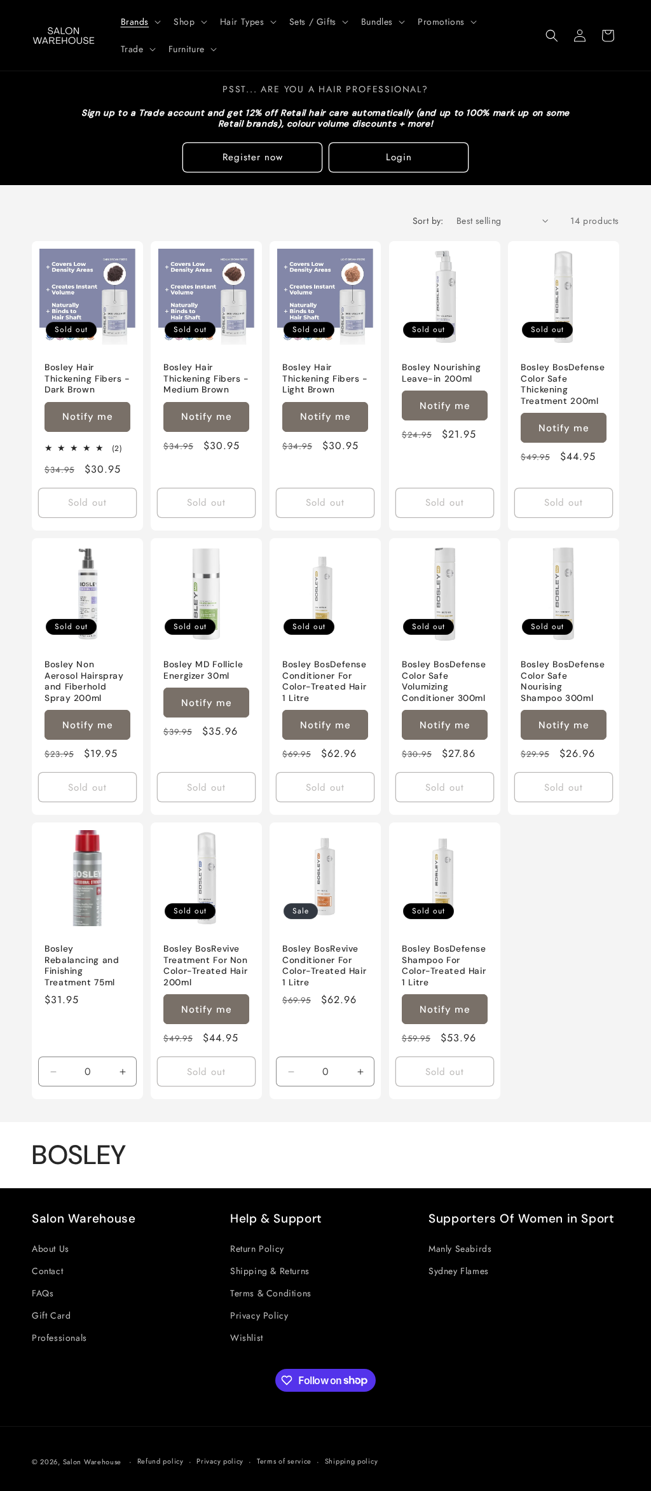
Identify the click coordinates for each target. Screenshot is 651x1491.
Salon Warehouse (93, 1462)
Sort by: (428, 220)
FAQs (42, 1293)
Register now (253, 157)
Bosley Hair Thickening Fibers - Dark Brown (87, 378)
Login (399, 157)
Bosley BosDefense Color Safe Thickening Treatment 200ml (563, 384)
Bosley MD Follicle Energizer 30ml (203, 670)
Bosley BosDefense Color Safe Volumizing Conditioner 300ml (444, 681)
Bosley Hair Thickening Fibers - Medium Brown (206, 378)
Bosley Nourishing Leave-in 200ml (441, 373)
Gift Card (51, 1315)
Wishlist (246, 1337)
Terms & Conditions (271, 1293)
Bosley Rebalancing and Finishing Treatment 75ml (82, 965)
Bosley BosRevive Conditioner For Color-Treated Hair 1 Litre (324, 965)
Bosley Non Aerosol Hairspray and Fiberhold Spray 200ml (84, 681)
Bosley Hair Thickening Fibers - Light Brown (325, 378)
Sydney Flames (458, 1271)
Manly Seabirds (459, 1248)
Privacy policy (219, 1461)
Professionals (59, 1337)
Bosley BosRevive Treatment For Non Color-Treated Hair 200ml (205, 965)
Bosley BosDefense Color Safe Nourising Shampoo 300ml (563, 681)
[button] (140, 21)
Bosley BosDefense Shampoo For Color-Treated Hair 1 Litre (444, 965)
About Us (50, 1248)
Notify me (87, 416)
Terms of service (284, 1461)
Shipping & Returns (270, 1271)
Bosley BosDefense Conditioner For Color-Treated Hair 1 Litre (324, 681)
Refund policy (160, 1461)
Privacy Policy (259, 1315)
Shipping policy (351, 1461)
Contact (47, 1271)
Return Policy (257, 1248)
